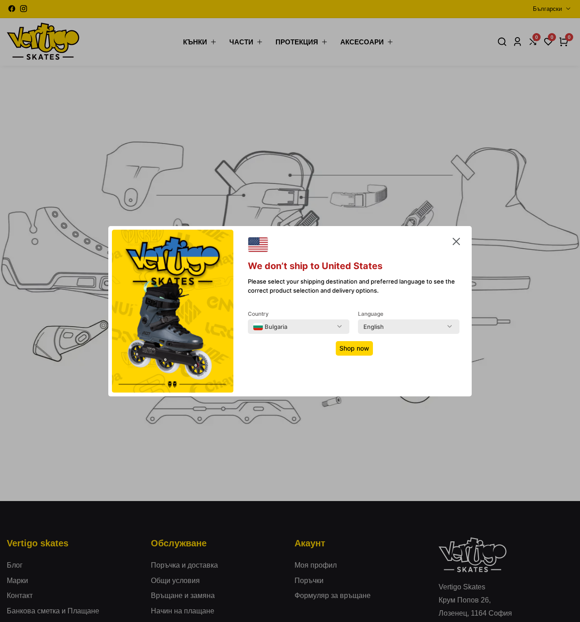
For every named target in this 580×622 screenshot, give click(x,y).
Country (258, 313)
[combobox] (270, 326)
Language (370, 313)
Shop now (354, 348)
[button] (456, 243)
